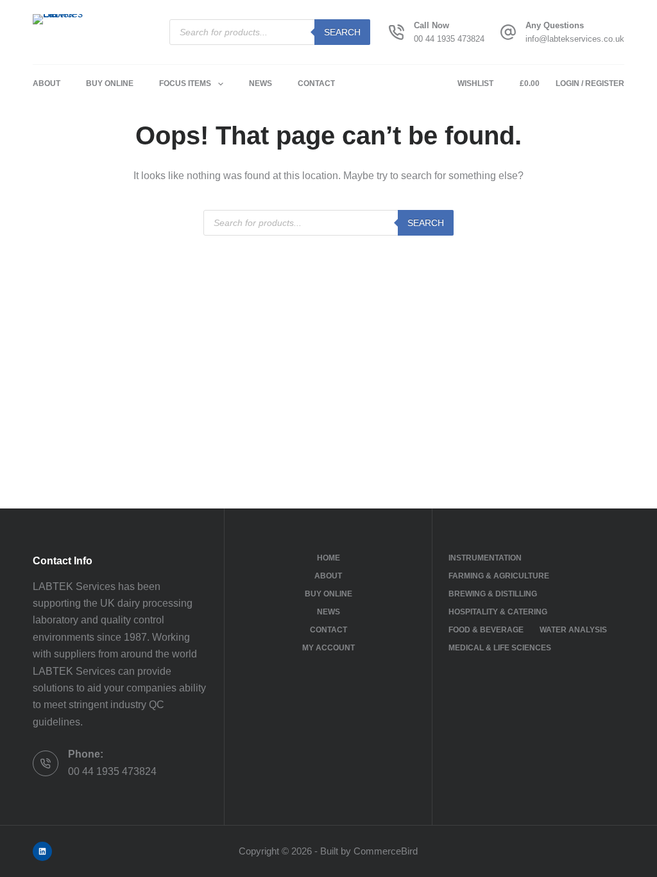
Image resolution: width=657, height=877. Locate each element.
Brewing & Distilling (492, 593)
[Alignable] (42, 851)
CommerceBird (386, 851)
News (260, 83)
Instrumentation (485, 557)
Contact (316, 83)
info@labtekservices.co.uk (574, 39)
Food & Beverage (486, 629)
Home (328, 557)
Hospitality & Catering (497, 611)
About (46, 83)
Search (342, 32)
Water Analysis (573, 629)
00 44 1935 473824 (449, 39)
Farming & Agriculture (498, 575)
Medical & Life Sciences (499, 647)
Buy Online (109, 83)
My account (328, 647)
